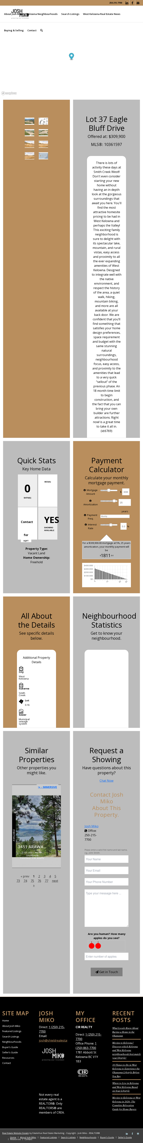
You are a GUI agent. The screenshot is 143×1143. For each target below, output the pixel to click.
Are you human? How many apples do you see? (106, 936)
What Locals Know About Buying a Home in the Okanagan (125, 1031)
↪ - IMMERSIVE (47, 787)
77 (46, 881)
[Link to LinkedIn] (126, 3)
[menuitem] (13, 14)
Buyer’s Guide (10, 1047)
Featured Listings (11, 1031)
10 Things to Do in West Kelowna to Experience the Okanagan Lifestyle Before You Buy (126, 1070)
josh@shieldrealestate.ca (56, 1040)
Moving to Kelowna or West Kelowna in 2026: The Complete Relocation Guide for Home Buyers (126, 1103)
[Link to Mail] (138, 3)
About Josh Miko (11, 1026)
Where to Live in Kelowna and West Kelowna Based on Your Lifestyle (125, 1086)
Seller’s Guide (10, 1052)
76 (39, 881)
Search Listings (10, 1036)
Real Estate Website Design (15, 1133)
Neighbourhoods (11, 1041)
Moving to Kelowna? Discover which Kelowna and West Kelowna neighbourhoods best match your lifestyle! (126, 1050)
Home (5, 1020)
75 (32, 881)
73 (18, 881)
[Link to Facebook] (132, 3)
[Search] (41, 30)
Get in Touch (108, 972)
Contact (6, 1063)
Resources (8, 1057)
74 (25, 881)
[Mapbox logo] (9, 93)
